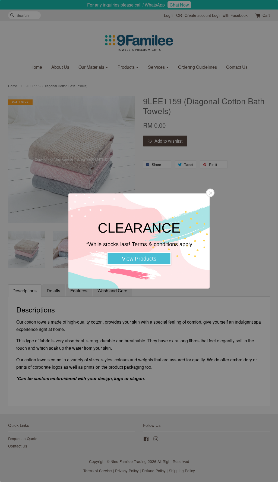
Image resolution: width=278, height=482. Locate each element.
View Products (139, 259)
